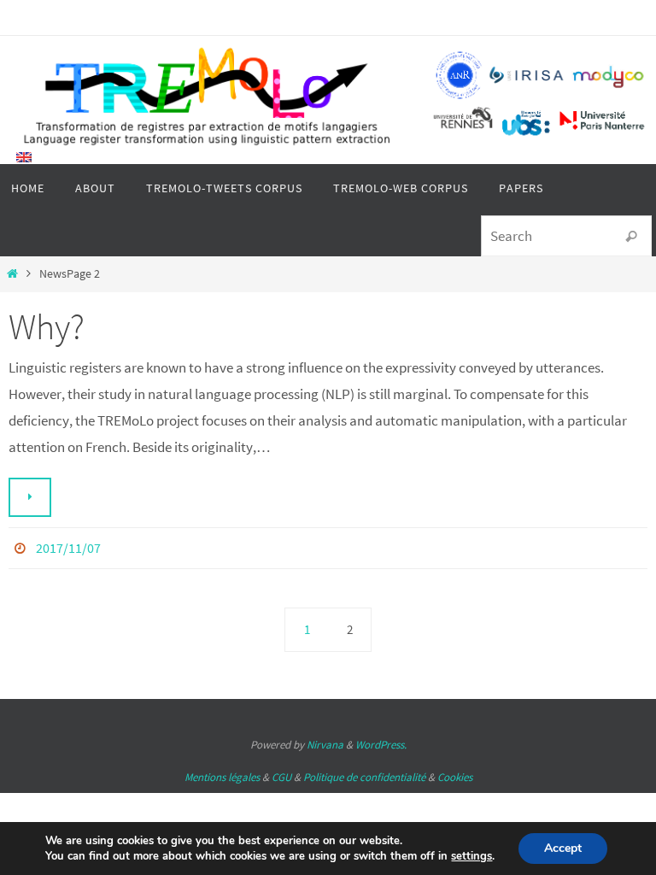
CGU (281, 772)
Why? (47, 326)
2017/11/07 (68, 546)
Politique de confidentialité (364, 772)
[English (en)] (24, 157)
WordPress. (381, 740)
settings (471, 856)
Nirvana (325, 740)
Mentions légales (222, 772)
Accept (563, 848)
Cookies (454, 772)
